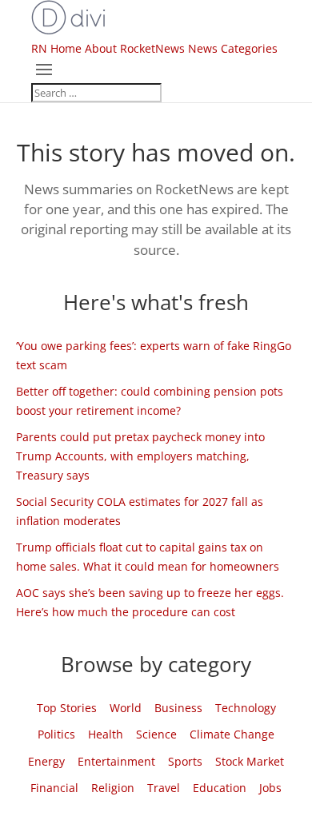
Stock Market (249, 761)
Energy (46, 761)
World (126, 707)
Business (178, 707)
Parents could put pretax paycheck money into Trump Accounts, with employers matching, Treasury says (140, 456)
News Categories (233, 48)
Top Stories (67, 707)
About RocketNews (135, 48)
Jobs (270, 787)
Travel (163, 787)
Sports (185, 761)
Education (219, 787)
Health (105, 734)
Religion (112, 787)
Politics (56, 734)
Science (156, 734)
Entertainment (116, 761)
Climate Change (232, 734)
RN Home (56, 48)
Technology (245, 707)
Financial (54, 787)
